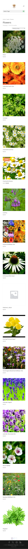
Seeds (8, 19)
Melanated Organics (13, 545)
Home (4, 19)
